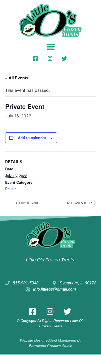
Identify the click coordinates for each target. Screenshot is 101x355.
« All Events (16, 78)
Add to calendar (32, 137)
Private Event (28, 202)
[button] (50, 47)
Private (11, 188)
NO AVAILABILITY (80, 202)
